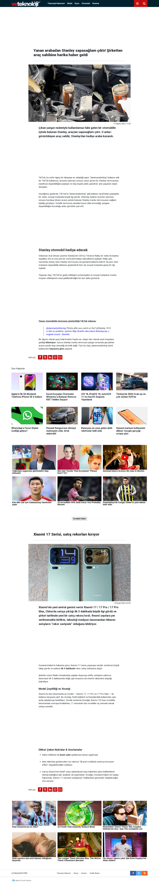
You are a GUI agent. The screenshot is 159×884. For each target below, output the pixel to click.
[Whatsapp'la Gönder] (55, 357)
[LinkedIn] (50, 357)
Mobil (69, 3)
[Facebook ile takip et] (133, 873)
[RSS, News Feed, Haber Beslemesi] (145, 873)
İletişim (84, 873)
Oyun (76, 3)
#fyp (74, 331)
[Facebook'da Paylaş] (40, 357)
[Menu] (137, 3)
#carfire (81, 331)
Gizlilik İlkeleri (95, 873)
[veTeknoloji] (25, 3)
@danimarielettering (56, 328)
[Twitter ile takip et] (139, 873)
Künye (76, 873)
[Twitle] (45, 357)
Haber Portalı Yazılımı (23, 880)
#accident (90, 331)
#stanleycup (101, 331)
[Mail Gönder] (60, 357)
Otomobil (86, 3)
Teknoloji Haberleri (56, 3)
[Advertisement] (79, 26)
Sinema (95, 3)
